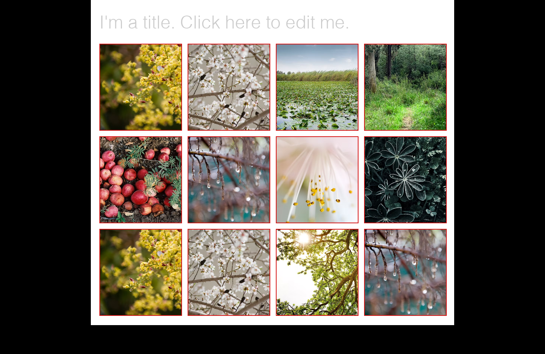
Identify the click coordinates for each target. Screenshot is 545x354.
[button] (140, 87)
